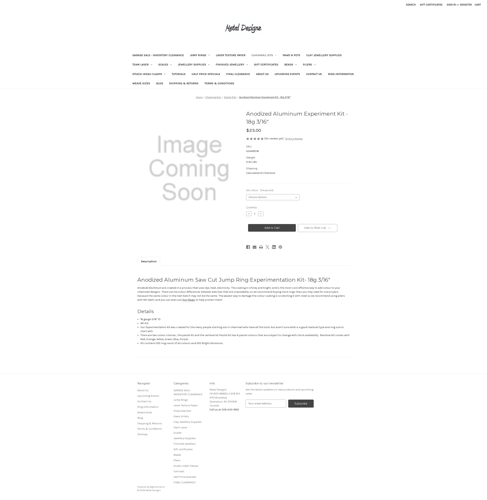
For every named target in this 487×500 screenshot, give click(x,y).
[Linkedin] (274, 247)
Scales (163, 64)
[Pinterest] (280, 247)
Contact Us (314, 74)
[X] (267, 247)
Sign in (451, 4)
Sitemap (142, 434)
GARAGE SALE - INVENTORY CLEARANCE (158, 55)
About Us (262, 74)
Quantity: (251, 207)
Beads (288, 64)
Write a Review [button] (294, 138)
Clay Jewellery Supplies (324, 55)
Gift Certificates (431, 4)
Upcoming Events (287, 74)
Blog (159, 83)
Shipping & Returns (183, 83)
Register (466, 4)
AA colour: (259, 190)
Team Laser (140, 64)
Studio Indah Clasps (147, 74)
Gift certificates (266, 64)
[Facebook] (248, 247)
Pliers (307, 64)
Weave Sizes (141, 83)
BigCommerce (157, 487)
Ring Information (341, 74)
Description (149, 261)
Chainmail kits (262, 55)
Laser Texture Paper (230, 55)
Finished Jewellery (230, 64)
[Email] (254, 247)
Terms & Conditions (219, 83)
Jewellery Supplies (192, 64)
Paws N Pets (291, 55)
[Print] (261, 247)
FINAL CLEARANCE (238, 74)
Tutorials (178, 74)
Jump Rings (198, 55)
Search (411, 4)
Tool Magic (188, 299)
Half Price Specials (206, 74)
